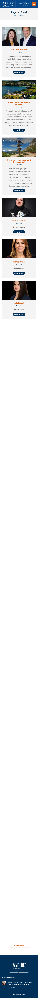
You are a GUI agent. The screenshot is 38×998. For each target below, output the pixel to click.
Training (19, 52)
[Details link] (21, 36)
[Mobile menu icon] (34, 4)
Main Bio (19, 223)
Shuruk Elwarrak (19, 221)
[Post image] (19, 36)
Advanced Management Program (19, 103)
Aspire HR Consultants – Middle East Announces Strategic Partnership (20, 983)
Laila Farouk (19, 303)
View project (18, 72)
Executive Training (19, 49)
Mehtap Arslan (19, 262)
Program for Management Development (19, 161)
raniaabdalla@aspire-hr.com (19, 972)
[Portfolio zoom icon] (16, 36)
